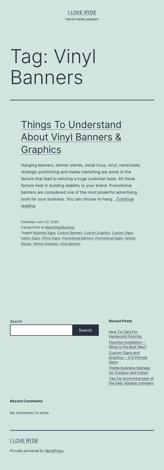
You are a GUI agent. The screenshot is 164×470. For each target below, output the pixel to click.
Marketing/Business (60, 227)
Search (16, 321)
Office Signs (51, 238)
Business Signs (44, 233)
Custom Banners (69, 233)
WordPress (54, 451)
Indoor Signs (30, 238)
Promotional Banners (77, 238)
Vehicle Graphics (45, 244)
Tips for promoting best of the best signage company (131, 380)
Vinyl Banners (70, 244)
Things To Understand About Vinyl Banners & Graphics (71, 137)
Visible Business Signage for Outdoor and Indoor (129, 370)
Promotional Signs (109, 238)
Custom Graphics (97, 233)
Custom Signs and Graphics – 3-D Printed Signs (128, 357)
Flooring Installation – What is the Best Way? (128, 344)
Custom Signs (122, 233)
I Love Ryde (82, 12)
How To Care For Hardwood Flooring (125, 334)
